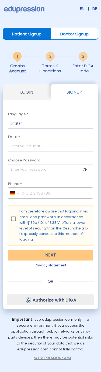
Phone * (15, 184)
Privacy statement (50, 265)
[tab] (27, 91)
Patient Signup (26, 34)
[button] (14, 193)
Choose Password (24, 160)
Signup (74, 92)
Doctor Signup (74, 34)
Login (26, 92)
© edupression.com (52, 357)
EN (82, 8)
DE (94, 8)
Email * (14, 137)
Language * (18, 114)
